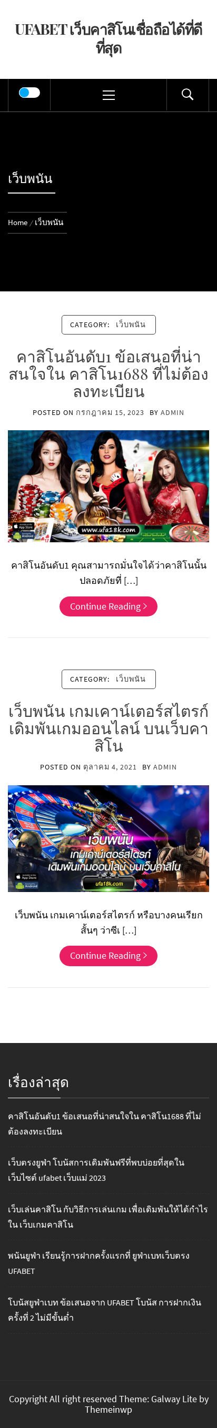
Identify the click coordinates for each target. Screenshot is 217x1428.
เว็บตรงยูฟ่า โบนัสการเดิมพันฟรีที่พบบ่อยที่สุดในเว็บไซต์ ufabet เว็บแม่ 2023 (96, 1170)
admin (172, 412)
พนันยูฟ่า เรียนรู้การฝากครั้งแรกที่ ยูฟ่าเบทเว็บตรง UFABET (99, 1263)
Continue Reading (105, 606)
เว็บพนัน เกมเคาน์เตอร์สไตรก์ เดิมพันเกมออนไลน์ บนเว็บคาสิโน (108, 728)
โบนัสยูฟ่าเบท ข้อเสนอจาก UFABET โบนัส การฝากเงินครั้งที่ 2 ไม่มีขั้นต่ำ (104, 1310)
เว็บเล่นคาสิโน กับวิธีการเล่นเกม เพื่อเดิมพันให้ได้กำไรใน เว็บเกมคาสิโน (108, 1217)
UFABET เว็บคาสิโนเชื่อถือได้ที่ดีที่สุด (108, 38)
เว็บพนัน (131, 324)
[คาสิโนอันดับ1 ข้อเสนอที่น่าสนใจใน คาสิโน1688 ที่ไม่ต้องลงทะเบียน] (108, 485)
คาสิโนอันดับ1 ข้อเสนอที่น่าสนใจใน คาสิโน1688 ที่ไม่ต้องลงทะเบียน (108, 373)
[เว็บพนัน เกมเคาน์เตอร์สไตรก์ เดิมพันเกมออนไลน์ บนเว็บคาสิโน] (108, 837)
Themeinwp (108, 1409)
